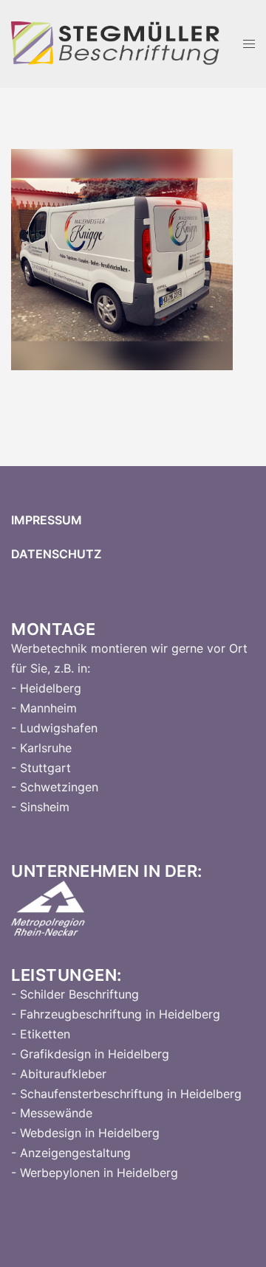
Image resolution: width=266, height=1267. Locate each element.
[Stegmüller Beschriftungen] (116, 42)
